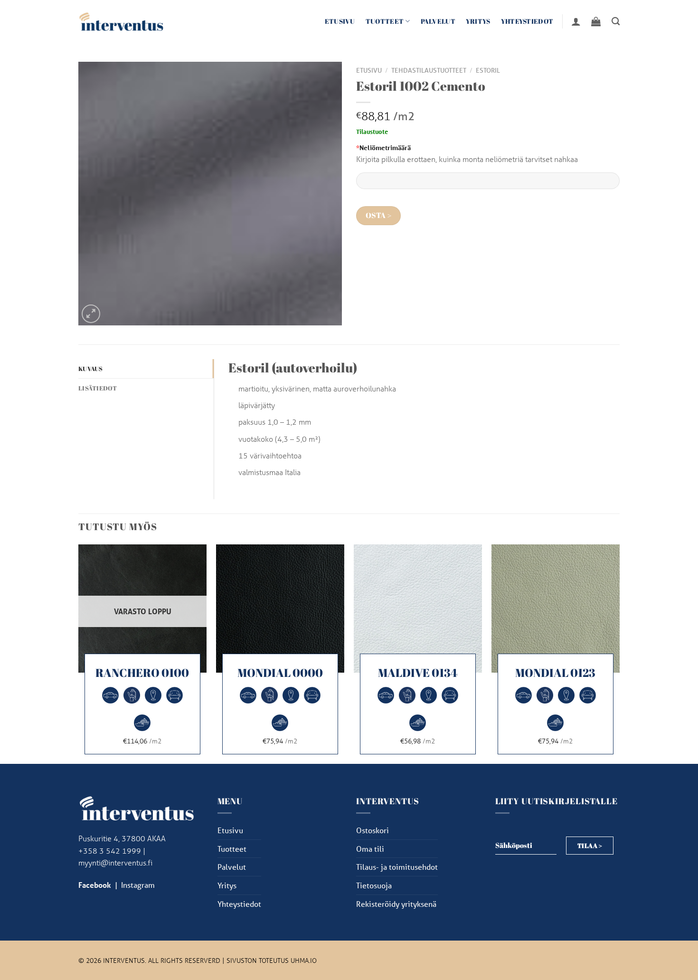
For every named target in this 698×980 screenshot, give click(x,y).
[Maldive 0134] (418, 608)
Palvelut (438, 21)
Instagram (138, 885)
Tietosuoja (374, 885)
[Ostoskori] (596, 21)
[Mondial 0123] (555, 608)
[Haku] (616, 21)
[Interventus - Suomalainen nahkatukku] (121, 21)
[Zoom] (91, 313)
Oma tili (370, 849)
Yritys (478, 21)
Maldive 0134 (417, 673)
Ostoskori (372, 830)
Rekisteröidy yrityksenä (396, 904)
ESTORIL (488, 70)
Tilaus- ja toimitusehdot (397, 867)
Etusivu (340, 21)
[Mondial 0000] (280, 608)
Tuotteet (385, 21)
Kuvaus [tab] (90, 368)
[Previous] (79, 653)
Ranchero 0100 (142, 673)
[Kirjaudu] (576, 21)
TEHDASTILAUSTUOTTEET (428, 70)
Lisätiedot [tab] (97, 388)
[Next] (619, 653)
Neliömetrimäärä (383, 147)
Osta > (379, 215)
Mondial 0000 (280, 673)
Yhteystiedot (527, 21)
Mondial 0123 (555, 673)
